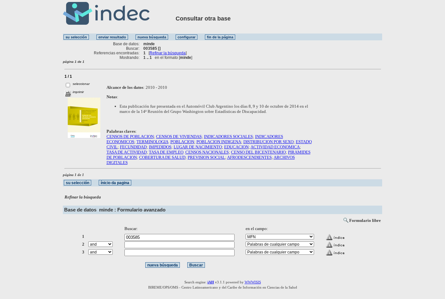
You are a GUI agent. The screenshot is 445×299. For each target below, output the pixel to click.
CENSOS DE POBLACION (130, 136)
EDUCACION (236, 146)
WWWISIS (253, 282)
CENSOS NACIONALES (207, 152)
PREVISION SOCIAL (206, 157)
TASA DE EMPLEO (166, 152)
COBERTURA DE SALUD (162, 157)
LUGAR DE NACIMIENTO (198, 146)
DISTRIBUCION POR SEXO (268, 141)
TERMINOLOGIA (152, 141)
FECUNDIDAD (133, 146)
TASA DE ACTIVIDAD (127, 152)
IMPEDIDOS (160, 146)
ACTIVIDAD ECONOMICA (275, 146)
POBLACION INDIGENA (218, 141)
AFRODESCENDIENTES (249, 157)
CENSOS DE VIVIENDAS (179, 136)
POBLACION (182, 141)
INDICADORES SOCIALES (228, 136)
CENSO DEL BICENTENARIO (258, 152)
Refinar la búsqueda (168, 53)
